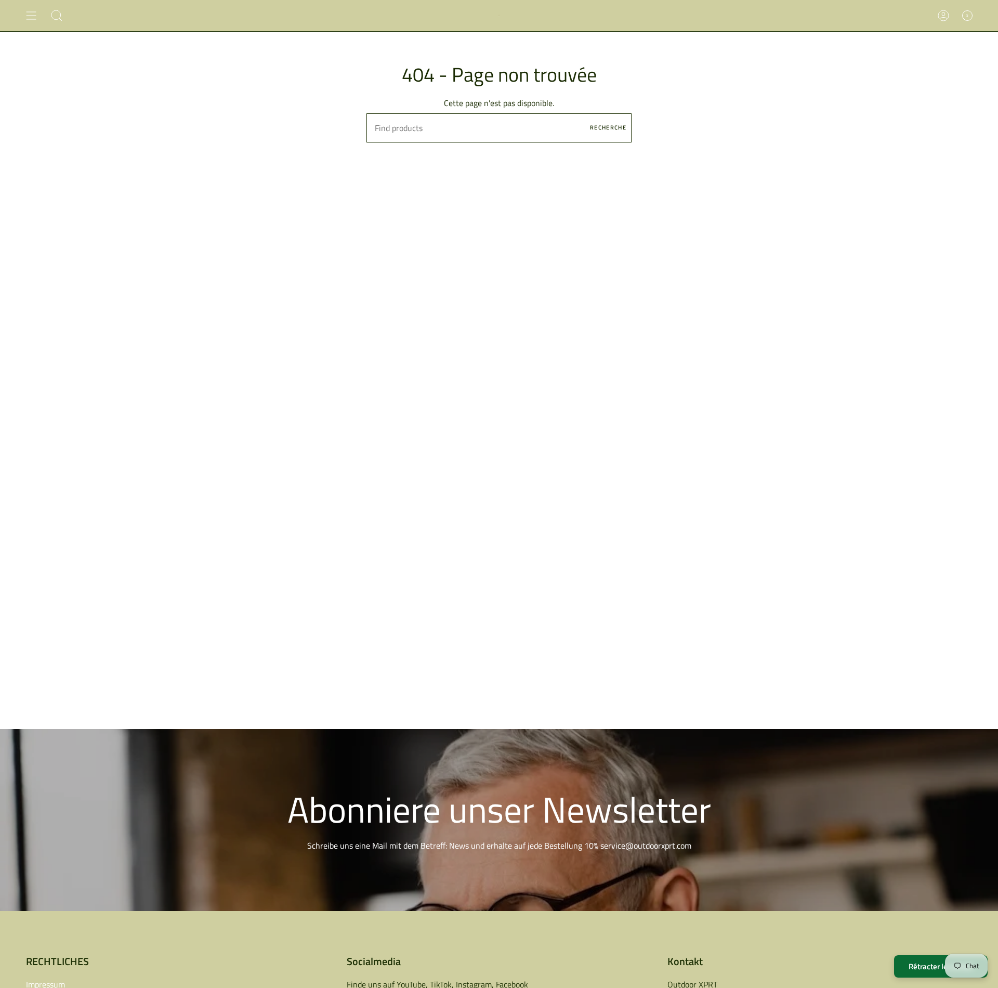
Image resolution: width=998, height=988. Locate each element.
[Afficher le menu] (31, 15)
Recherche (608, 127)
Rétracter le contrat (941, 966)
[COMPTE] (943, 15)
